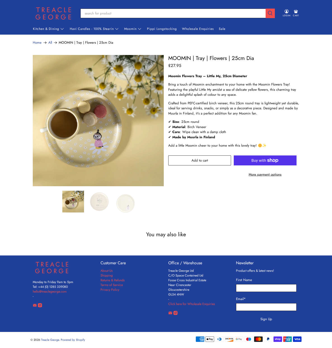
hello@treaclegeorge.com (50, 291)
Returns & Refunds (113, 280)
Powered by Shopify (73, 340)
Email (241, 298)
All (50, 42)
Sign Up (266, 319)
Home (37, 42)
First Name (244, 279)
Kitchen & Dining (46, 28)
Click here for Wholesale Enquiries (191, 304)
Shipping (107, 275)
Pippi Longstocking (162, 28)
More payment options (265, 174)
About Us (107, 270)
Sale (222, 28)
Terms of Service (112, 285)
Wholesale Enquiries (198, 28)
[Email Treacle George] (35, 306)
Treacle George (50, 340)
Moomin (130, 28)
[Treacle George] (53, 13)
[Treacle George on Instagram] (40, 306)
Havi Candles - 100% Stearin (92, 28)
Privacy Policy (110, 289)
